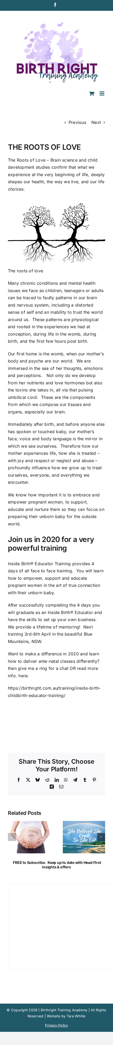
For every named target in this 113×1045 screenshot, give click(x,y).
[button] (12, 837)
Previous (77, 122)
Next (96, 122)
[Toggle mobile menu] (102, 93)
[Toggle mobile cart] (91, 93)
